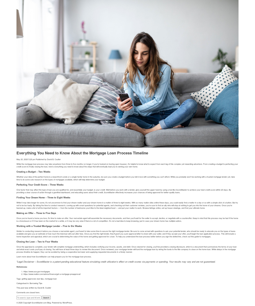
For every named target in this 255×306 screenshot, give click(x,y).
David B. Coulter (54, 159)
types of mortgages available (60, 179)
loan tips (40, 278)
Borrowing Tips (36, 283)
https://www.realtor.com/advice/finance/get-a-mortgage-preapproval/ (52, 274)
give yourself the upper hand (148, 189)
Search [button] (46, 297)
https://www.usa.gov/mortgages (36, 271)
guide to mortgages (202, 236)
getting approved (29, 278)
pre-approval (130, 233)
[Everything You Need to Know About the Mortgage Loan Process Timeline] (127, 146)
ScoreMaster (41, 256)
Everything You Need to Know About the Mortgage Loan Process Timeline (82, 153)
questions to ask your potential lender (170, 231)
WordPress (67, 302)
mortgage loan (51, 278)
